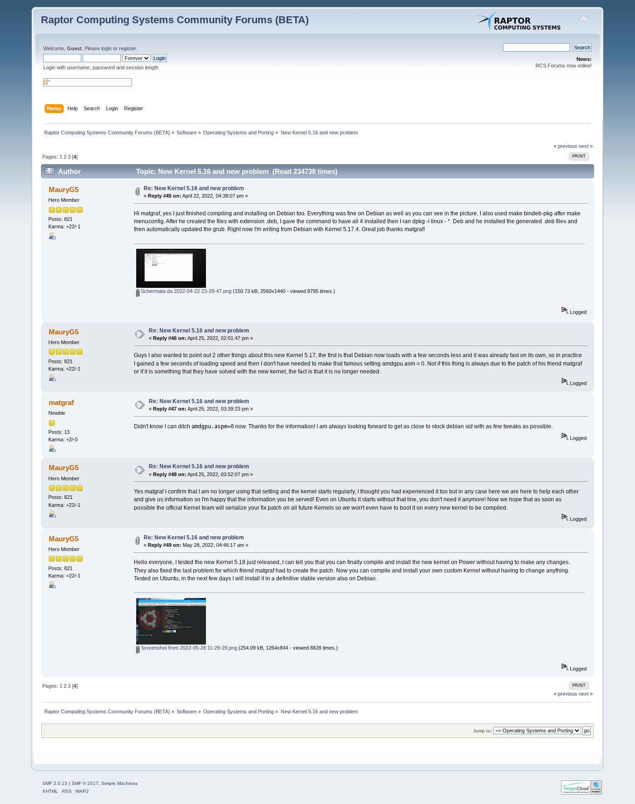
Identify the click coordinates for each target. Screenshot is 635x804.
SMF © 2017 (85, 783)
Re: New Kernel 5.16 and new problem (194, 188)
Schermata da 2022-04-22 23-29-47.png (185, 291)
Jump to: (482, 730)
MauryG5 (64, 189)
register (127, 48)
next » (586, 146)
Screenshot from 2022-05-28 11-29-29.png (188, 648)
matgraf (61, 402)
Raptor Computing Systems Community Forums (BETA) (175, 20)
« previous (565, 146)
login (106, 48)
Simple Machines (119, 783)
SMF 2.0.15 (54, 783)
